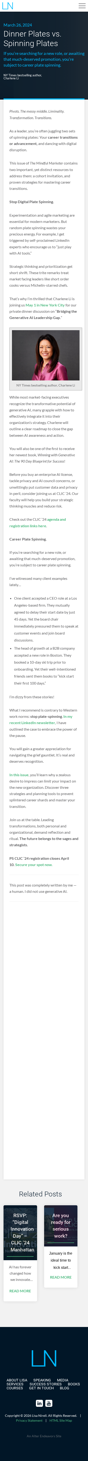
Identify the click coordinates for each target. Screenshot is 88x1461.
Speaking (42, 1380)
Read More (20, 1291)
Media (62, 1380)
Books (74, 1384)
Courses (15, 1388)
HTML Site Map (61, 1420)
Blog (64, 1388)
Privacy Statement (29, 1420)
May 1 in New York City (45, 305)
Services (15, 1384)
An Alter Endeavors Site (44, 1436)
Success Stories (46, 1384)
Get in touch (41, 1388)
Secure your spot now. (34, 864)
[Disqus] (44, 984)
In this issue (19, 774)
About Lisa (17, 1380)
